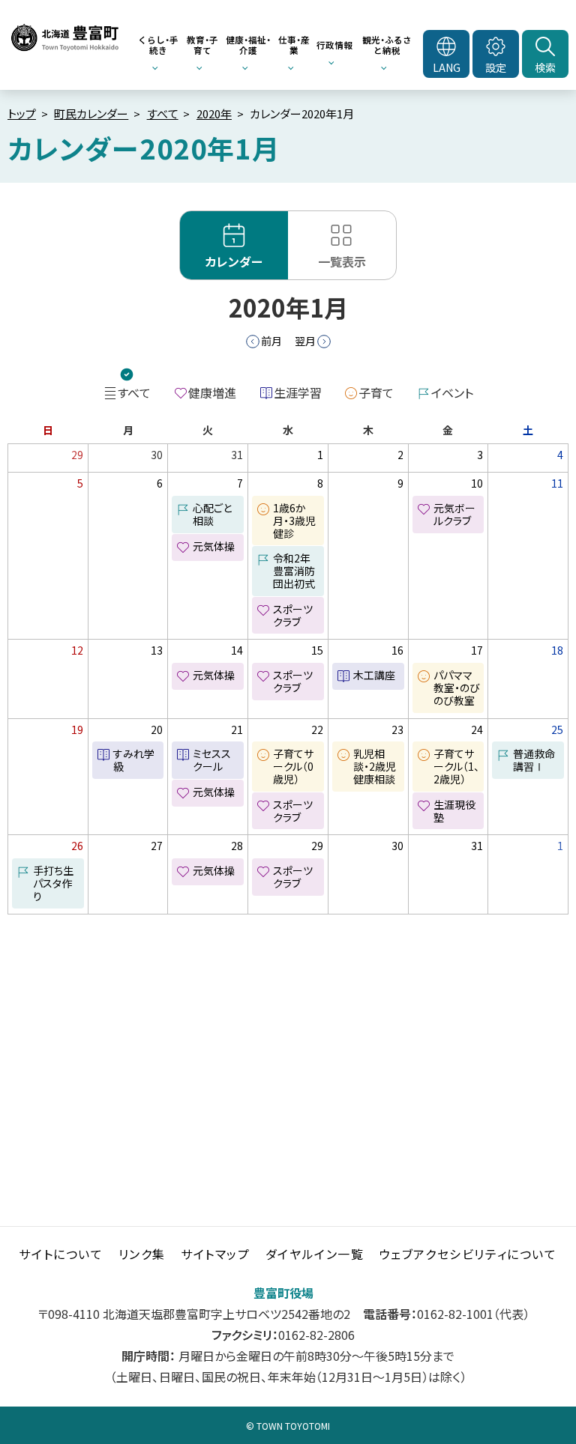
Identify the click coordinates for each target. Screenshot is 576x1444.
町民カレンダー (91, 113)
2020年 (214, 113)
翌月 (305, 340)
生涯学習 (298, 392)
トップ (22, 113)
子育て (376, 392)
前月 (271, 340)
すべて (162, 113)
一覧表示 (342, 261)
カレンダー (234, 261)
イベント (452, 392)
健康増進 (212, 392)
